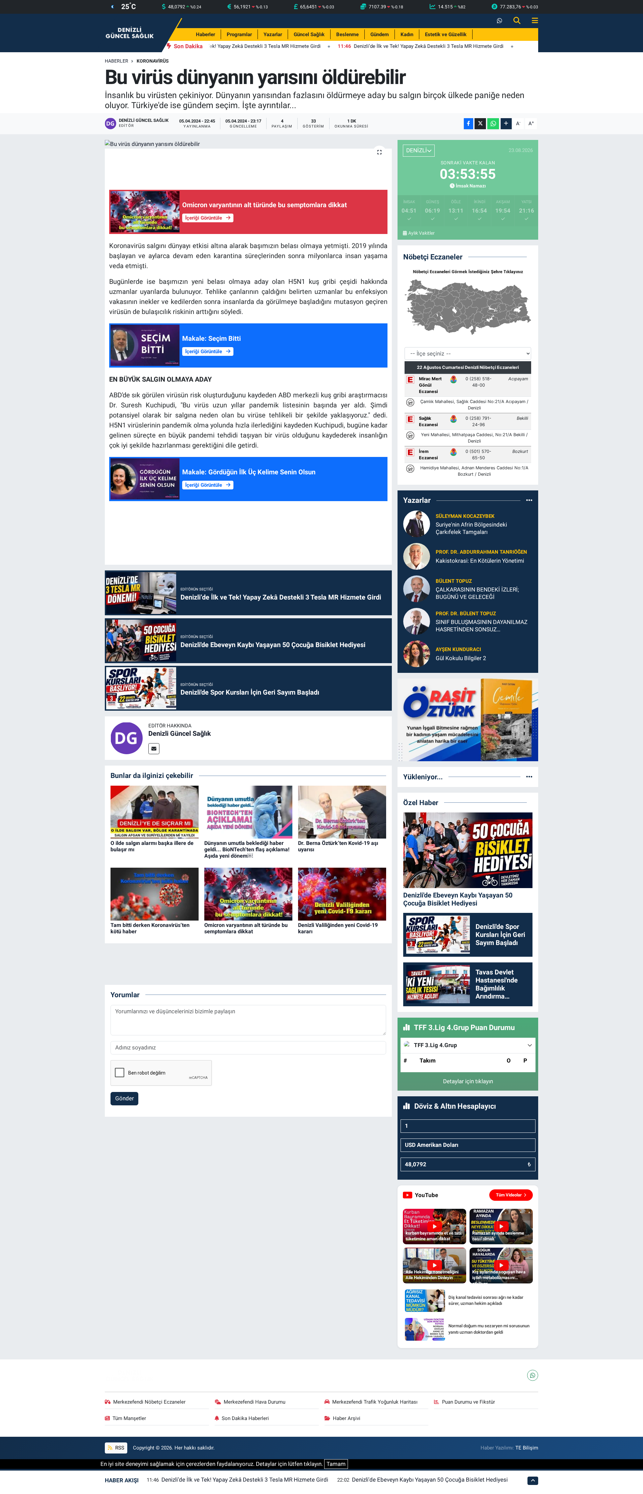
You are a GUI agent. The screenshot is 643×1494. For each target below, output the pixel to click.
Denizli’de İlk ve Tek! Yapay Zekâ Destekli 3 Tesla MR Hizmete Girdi (244, 1479)
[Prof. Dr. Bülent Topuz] (416, 621)
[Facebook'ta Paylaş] (468, 123)
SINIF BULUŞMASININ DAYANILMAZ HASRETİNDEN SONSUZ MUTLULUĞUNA (481, 626)
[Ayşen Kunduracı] (416, 653)
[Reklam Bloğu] (468, 719)
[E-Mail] (153, 748)
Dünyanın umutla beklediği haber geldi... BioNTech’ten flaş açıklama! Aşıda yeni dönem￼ (246, 849)
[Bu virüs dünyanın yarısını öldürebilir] (248, 144)
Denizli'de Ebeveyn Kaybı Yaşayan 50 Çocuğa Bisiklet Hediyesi (430, 1479)
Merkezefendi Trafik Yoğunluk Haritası (375, 1402)
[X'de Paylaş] (480, 123)
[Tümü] (529, 500)
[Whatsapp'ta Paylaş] (493, 123)
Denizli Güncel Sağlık (179, 733)
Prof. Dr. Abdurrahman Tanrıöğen (481, 552)
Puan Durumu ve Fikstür (468, 1402)
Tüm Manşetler (129, 1418)
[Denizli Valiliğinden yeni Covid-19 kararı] (342, 893)
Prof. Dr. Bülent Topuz (466, 614)
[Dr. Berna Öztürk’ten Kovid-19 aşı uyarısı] (342, 811)
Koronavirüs (153, 61)
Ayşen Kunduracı (458, 649)
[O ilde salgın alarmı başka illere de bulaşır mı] (155, 811)
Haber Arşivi (346, 1418)
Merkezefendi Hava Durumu (254, 1402)
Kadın (407, 34)
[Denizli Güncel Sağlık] (130, 32)
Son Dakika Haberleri (245, 1418)
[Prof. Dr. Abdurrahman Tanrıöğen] (416, 556)
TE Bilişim (526, 1448)
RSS (119, 1448)
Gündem (379, 34)
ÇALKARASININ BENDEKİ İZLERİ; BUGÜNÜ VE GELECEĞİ (477, 593)
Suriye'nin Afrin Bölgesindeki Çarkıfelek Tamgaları (471, 528)
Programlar (239, 34)
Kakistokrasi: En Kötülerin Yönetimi (480, 560)
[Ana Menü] (532, 21)
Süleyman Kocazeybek (465, 516)
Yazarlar (273, 34)
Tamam (336, 1464)
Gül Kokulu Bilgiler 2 (461, 658)
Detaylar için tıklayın (468, 1081)
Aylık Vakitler (421, 233)
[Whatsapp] (532, 1375)
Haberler (205, 34)
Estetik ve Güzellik (446, 34)
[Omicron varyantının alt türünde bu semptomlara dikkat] (248, 893)
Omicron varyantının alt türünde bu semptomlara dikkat (246, 928)
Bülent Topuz (454, 581)
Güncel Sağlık (309, 34)
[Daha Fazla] (506, 123)
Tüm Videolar (509, 1194)
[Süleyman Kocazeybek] (416, 523)
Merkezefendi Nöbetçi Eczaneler (149, 1402)
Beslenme (347, 34)
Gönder (124, 1098)
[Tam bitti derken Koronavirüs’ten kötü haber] (155, 893)
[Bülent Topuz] (416, 588)
